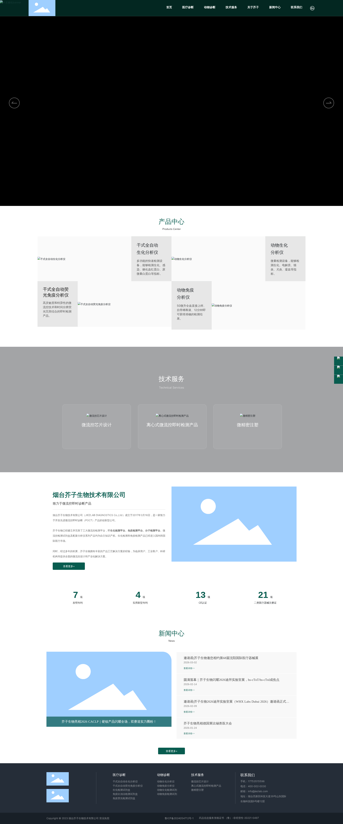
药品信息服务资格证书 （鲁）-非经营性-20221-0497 (229, 817)
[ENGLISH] (312, 7)
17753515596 (256, 781)
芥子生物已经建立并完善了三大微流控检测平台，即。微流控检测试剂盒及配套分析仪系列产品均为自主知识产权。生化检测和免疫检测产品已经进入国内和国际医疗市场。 (109, 535)
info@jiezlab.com (258, 791)
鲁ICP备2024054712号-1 (179, 818)
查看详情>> (189, 668)
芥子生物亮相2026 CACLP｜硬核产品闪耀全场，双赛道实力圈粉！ (109, 721)
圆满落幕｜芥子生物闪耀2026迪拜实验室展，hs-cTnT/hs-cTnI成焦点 (231, 680)
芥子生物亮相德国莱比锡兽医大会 (208, 723)
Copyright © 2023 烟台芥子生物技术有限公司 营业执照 (77, 818)
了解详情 (97, 434)
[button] (328, 103)
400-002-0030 (257, 786)
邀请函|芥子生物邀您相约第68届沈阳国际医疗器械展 (221, 658)
